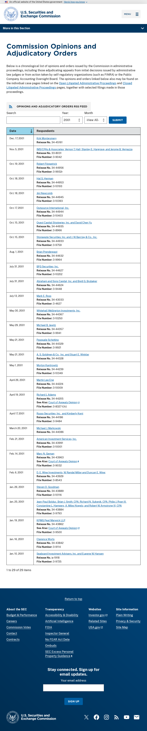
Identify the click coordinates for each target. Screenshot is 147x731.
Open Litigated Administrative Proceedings (87, 83)
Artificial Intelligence (59, 621)
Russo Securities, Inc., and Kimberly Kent (60, 413)
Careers (11, 621)
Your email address (73, 680)
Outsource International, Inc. (53, 207)
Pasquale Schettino (48, 339)
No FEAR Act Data (57, 639)
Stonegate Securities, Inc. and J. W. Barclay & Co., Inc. (67, 237)
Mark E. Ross (44, 295)
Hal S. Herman (45, 178)
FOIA (48, 627)
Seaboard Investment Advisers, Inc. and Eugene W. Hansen (70, 553)
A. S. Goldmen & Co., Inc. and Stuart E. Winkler (63, 354)
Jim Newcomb (45, 193)
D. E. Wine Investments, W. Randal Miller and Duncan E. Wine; (71, 472)
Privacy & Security (128, 621)
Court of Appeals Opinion (62, 402)
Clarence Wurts (45, 539)
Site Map (122, 627)
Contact (11, 633)
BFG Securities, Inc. (48, 266)
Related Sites (98, 621)
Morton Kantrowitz (47, 365)
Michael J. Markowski (49, 428)
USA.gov (94, 627)
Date (22, 131)
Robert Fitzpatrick (47, 163)
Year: (65, 113)
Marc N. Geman (45, 453)
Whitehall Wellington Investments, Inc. (58, 310)
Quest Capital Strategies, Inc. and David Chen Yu (64, 222)
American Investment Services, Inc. (57, 438)
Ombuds (50, 645)
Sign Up (73, 701)
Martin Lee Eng (45, 379)
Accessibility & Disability (61, 615)
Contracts (13, 639)
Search (11, 113)
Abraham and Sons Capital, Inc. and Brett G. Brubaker (67, 281)
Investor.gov (97, 615)
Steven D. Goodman (48, 486)
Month (88, 113)
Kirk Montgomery (46, 138)
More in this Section (16, 28)
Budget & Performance (21, 615)
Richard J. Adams (46, 394)
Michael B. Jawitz (46, 325)
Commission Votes (18, 627)
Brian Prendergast (47, 251)
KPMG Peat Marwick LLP (51, 520)
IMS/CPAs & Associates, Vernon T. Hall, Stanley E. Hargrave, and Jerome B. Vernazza (84, 149)
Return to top (73, 599)
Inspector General (57, 633)
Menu (127, 14)
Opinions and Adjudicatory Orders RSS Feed (52, 106)
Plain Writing (124, 615)
